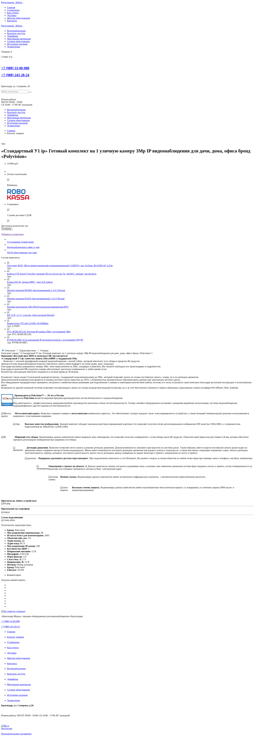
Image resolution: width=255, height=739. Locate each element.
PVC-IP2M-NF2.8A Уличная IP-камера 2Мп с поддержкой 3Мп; (39, 331)
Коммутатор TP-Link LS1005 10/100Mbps (27, 323)
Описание (10, 350)
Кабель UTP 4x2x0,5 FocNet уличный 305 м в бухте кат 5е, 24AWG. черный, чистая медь (51, 274)
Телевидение (13, 46)
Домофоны (12, 36)
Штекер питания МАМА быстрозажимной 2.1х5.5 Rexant (36, 290)
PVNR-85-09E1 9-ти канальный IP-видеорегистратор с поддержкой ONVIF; (45, 340)
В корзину (6, 229)
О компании (13, 10)
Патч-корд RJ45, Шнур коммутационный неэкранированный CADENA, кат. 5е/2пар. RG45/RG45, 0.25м (60, 265)
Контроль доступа (16, 33)
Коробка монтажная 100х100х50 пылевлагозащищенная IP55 (37, 307)
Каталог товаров (15, 637)
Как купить (13, 13)
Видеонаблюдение (16, 31)
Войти (19, 2)
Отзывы (44, 350)
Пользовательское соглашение (16, 734)
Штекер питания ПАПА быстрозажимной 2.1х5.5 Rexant (35, 298)
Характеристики (27, 350)
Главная (11, 7)
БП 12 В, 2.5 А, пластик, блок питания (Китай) (30, 315)
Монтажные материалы (19, 38)
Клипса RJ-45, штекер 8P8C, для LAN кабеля (30, 282)
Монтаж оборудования (18, 18)
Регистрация (8, 2)
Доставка (11, 15)
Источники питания (17, 44)
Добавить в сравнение (12, 234)
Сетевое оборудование (18, 41)
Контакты (12, 20)
